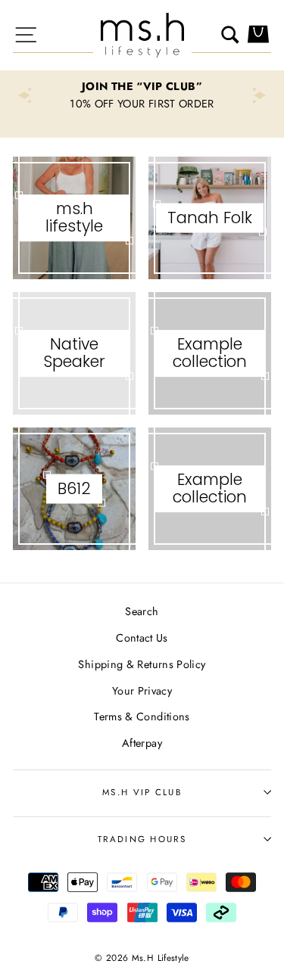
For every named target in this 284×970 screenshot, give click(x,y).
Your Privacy (142, 690)
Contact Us (142, 637)
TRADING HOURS (142, 839)
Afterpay (142, 743)
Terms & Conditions (142, 716)
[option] (142, 95)
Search (141, 611)
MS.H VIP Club (142, 792)
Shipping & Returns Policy (141, 664)
